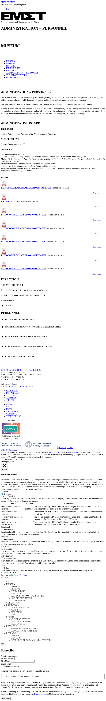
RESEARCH (11, 633)
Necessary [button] (5, 491)
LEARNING (11, 626)
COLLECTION (13, 603)
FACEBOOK (12, 391)
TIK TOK (10, 400)
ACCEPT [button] (20, 459)
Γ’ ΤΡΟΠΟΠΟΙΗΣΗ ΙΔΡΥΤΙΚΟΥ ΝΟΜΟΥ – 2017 (23, 242)
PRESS (9, 409)
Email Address (7, 658)
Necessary (8, 494)
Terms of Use (53, 452)
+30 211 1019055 (8, 386)
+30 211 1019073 (25, 386)
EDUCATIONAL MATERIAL (24, 631)
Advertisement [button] (7, 556)
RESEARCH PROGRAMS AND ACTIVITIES (31, 640)
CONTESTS (11, 414)
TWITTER (10, 395)
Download (97, 193)
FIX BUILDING (13, 68)
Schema (75, 452)
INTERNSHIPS (13, 77)
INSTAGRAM (12, 393)
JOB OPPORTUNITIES (16, 75)
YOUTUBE (11, 398)
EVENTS (10, 617)
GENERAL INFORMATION (23, 628)
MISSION (10, 63)
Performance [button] (6, 537)
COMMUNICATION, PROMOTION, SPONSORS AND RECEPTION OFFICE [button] (33, 327)
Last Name (5, 664)
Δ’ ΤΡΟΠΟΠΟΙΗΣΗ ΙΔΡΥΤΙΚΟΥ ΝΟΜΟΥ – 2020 (23, 228)
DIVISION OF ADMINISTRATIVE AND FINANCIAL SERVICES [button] (28, 347)
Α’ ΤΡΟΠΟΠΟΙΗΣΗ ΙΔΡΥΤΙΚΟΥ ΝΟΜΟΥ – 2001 (23, 269)
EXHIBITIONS (13, 605)
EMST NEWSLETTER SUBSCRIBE (21, 370)
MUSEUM (10, 61)
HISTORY (10, 66)
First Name (6, 661)
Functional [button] (5, 527)
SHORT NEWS (13, 411)
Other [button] (3, 565)
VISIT (9, 407)
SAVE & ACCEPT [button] (9, 573)
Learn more (39, 694)
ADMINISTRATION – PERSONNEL (22, 73)
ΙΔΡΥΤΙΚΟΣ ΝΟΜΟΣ (11, 201)
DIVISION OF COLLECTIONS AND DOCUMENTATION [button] (26, 337)
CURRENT (16, 610)
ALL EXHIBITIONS (20, 607)
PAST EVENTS (18, 624)
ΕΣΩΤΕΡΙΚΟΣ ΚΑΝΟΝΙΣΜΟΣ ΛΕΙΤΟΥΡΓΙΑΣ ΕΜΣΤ (26, 188)
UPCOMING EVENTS (21, 621)
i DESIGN (96, 452)
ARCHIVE (16, 635)
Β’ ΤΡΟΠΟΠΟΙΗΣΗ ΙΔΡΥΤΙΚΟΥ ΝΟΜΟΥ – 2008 (23, 255)
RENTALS (11, 70)
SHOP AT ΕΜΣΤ (8, 2)
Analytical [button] (5, 546)
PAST (13, 614)
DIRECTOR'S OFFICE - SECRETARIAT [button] (20, 319)
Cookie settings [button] (8, 459)
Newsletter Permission (10, 666)
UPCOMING (17, 612)
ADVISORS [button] (9, 306)
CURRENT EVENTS (20, 619)
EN (6, 577)
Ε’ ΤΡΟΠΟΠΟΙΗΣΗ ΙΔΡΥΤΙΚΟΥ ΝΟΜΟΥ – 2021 (23, 215)
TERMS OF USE (13, 416)
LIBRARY (16, 638)
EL (2, 577)
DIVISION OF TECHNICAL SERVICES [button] (19, 356)
